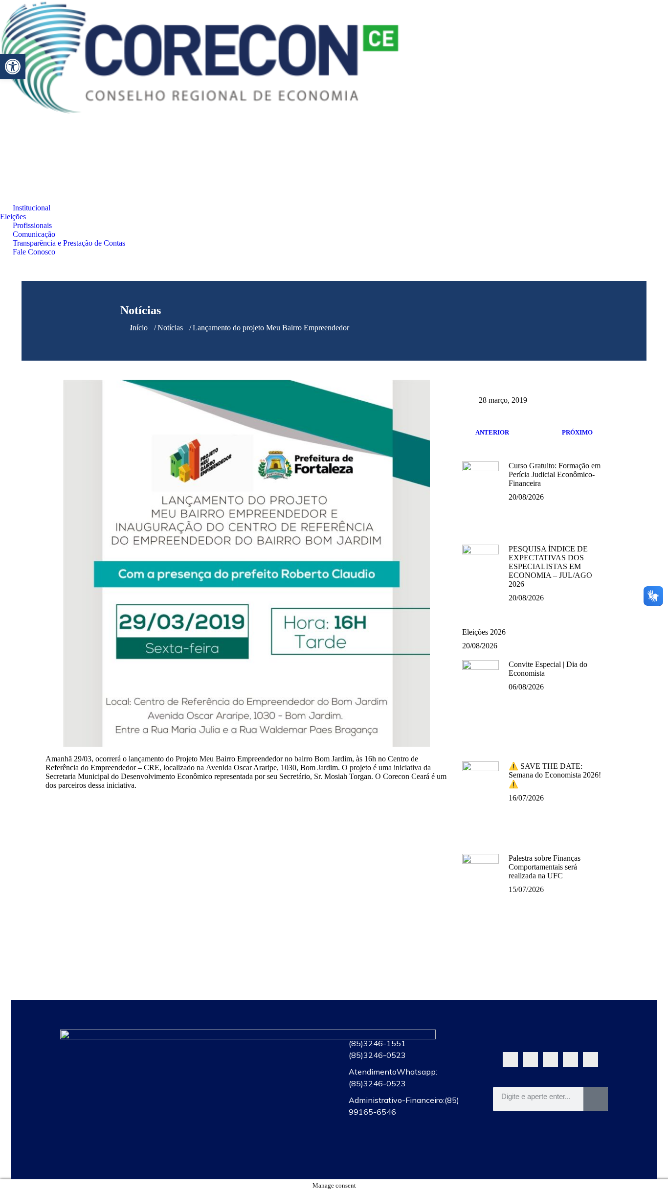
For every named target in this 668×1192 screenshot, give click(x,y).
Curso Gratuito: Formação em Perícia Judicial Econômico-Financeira (555, 474)
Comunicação (261, 1108)
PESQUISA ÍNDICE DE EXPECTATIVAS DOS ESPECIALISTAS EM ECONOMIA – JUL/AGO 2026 (550, 566)
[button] (12, 66)
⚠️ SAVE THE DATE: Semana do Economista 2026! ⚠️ (555, 775)
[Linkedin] (590, 1059)
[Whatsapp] (510, 1059)
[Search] (595, 1099)
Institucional (261, 1041)
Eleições (261, 1063)
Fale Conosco (261, 1153)
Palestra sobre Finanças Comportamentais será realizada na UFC (544, 867)
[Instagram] (570, 1059)
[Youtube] (550, 1059)
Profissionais (261, 1086)
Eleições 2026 (484, 632)
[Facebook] (530, 1059)
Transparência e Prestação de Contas (261, 1131)
